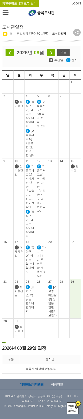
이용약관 (57, 384)
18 (27, 242)
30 (5, 321)
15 (72, 161)
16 (5, 242)
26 (38, 281)
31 (16, 321)
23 (5, 281)
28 (61, 281)
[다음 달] (51, 52)
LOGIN (76, 3)
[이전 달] (10, 52)
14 (61, 161)
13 (50, 161)
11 (27, 161)
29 (72, 281)
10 (16, 161)
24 (16, 281)
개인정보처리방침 (32, 384)
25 (27, 281)
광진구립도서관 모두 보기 (19, 3)
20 (50, 242)
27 (50, 281)
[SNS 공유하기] (77, 32)
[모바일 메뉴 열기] (5, 13)
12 (38, 161)
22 (72, 242)
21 (61, 242)
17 (16, 242)
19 (38, 242)
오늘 (63, 52)
